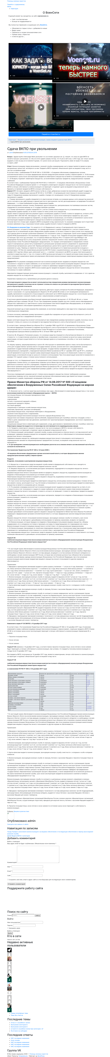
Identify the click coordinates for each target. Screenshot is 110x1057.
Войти (10, 933)
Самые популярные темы (19, 1013)
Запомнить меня (14, 928)
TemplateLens (23, 1056)
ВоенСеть (43, 25)
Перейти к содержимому (16, 4)
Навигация (14, 8)
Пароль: (10, 925)
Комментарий (12, 862)
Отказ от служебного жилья (20, 1022)
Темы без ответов (17, 1015)
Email (9, 871)
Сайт (9, 875)
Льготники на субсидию (19, 1031)
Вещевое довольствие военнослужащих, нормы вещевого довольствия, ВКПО (45, 140)
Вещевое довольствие (21, 811)
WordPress (41, 1056)
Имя (9, 867)
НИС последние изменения (20, 1038)
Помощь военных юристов (16, 1)
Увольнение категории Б (19, 1025)
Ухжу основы (15, 1040)
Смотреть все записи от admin (17, 824)
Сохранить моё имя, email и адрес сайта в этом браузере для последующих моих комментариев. (42, 879)
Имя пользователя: (13, 922)
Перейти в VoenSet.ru (51, 134)
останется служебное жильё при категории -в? (27, 1029)
